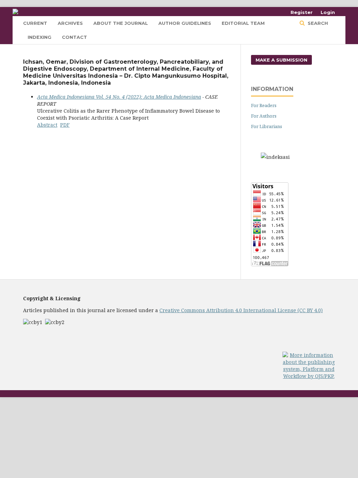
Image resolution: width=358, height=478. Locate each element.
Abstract (47, 124)
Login (328, 12)
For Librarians (266, 126)
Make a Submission (281, 60)
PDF (65, 124)
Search (317, 23)
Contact (74, 37)
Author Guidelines (184, 23)
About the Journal (120, 23)
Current (35, 23)
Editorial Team (243, 23)
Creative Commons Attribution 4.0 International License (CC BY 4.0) (241, 310)
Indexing (39, 37)
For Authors (264, 116)
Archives (70, 23)
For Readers (264, 105)
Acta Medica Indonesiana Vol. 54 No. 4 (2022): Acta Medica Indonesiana (119, 96)
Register (302, 12)
